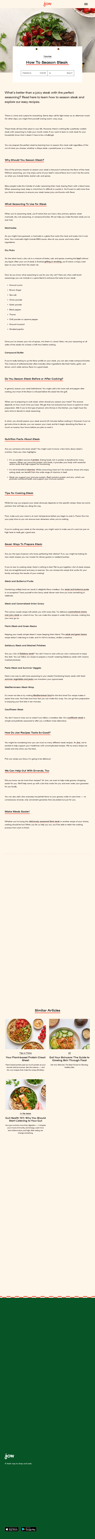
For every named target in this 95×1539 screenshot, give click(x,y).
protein (36, 460)
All (69, 1053)
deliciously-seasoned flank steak (44, 821)
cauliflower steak (75, 718)
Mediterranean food (42, 695)
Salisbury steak (27, 654)
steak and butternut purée (77, 589)
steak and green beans (76, 634)
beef (79, 258)
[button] (86, 4)
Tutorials (47, 56)
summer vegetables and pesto (19, 679)
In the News (25, 1113)
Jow (78, 742)
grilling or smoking (52, 262)
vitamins (31, 470)
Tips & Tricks (25, 1053)
